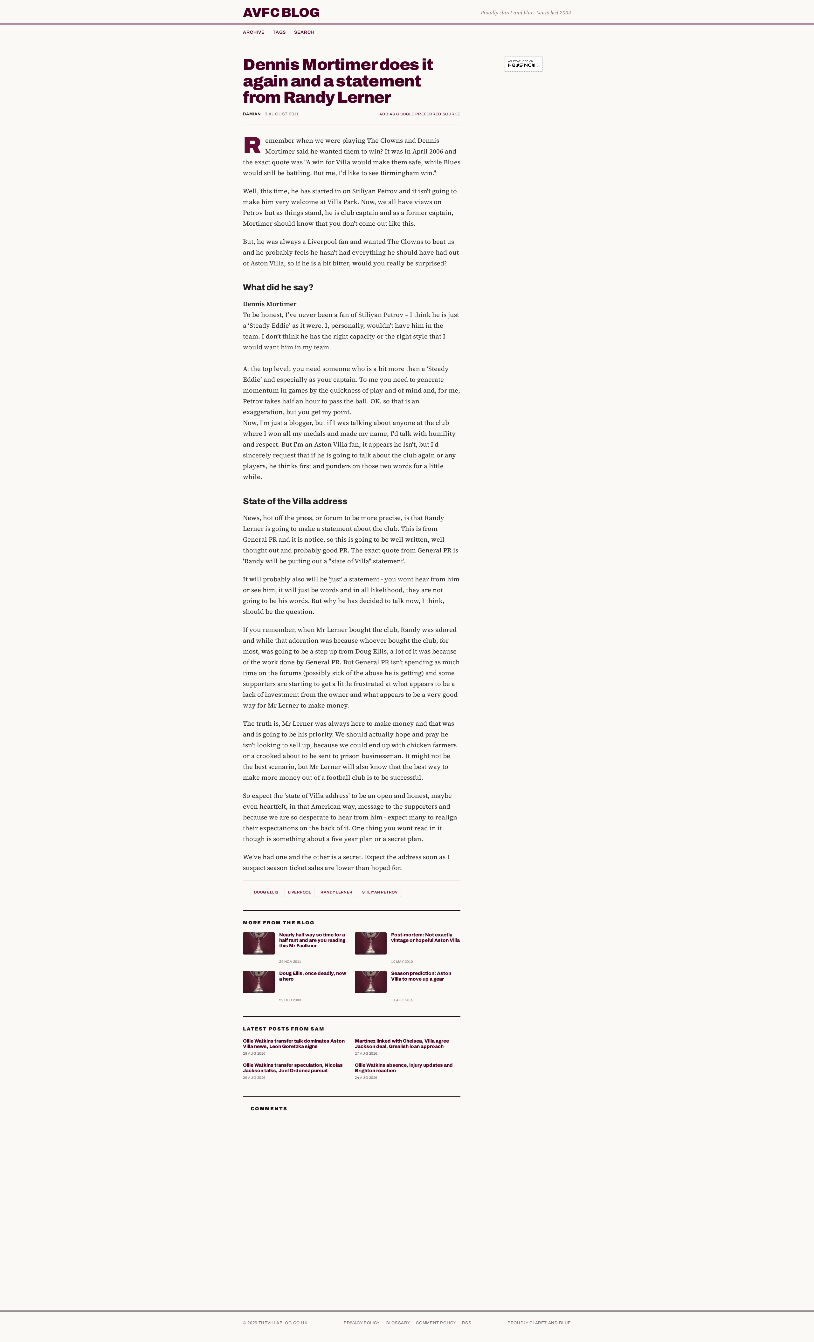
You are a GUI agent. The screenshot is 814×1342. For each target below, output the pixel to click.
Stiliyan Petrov (379, 892)
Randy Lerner (337, 892)
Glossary (398, 1323)
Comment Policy (436, 1323)
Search (304, 32)
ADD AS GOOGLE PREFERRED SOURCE (419, 114)
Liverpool (299, 892)
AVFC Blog (281, 12)
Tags (279, 32)
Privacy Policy (362, 1323)
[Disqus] (352, 1196)
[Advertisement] (523, 176)
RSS (466, 1323)
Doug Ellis (266, 892)
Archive (254, 32)
